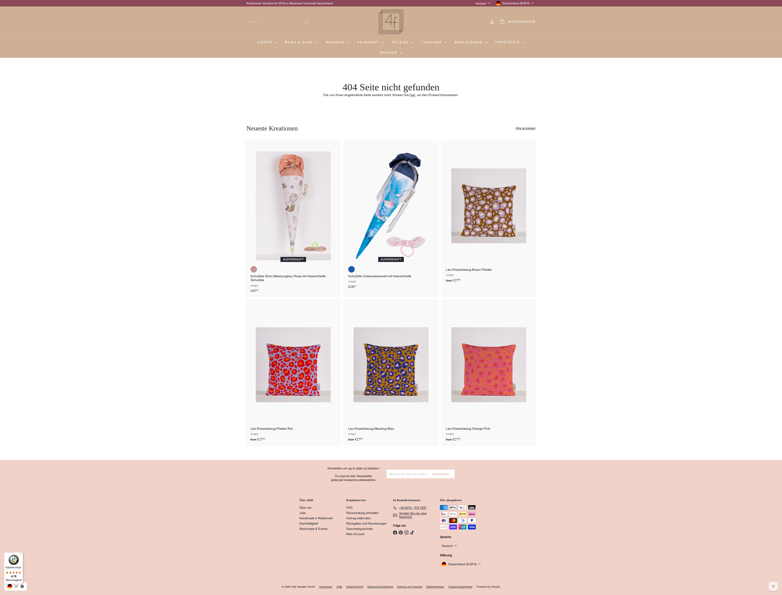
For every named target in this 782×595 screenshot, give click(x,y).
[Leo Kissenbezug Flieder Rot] (293, 372)
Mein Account (355, 534)
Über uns (305, 507)
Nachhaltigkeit (308, 523)
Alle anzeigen (526, 128)
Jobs (302, 513)
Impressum (325, 586)
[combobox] (279, 22)
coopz (266, 42)
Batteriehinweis (435, 586)
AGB (339, 586)
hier (412, 95)
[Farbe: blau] (351, 269)
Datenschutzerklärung (380, 586)
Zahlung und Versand (409, 586)
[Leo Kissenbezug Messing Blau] (391, 372)
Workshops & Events (313, 528)
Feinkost (369, 42)
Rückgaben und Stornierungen (366, 523)
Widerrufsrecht (354, 586)
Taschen (432, 42)
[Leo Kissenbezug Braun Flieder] (489, 213)
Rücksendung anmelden (362, 513)
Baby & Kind (299, 42)
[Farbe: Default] (262, 269)
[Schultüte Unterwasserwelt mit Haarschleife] (391, 216)
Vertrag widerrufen (358, 518)
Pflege (401, 42)
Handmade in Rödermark (316, 518)
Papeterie (508, 42)
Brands (389, 53)
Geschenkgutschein (359, 528)
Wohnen (336, 42)
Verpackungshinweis (460, 586)
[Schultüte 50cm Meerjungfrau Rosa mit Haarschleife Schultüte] (293, 218)
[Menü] (20, 554)
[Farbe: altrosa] (253, 269)
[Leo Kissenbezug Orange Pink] (489, 372)
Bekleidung (469, 42)
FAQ (349, 507)
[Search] (307, 22)
